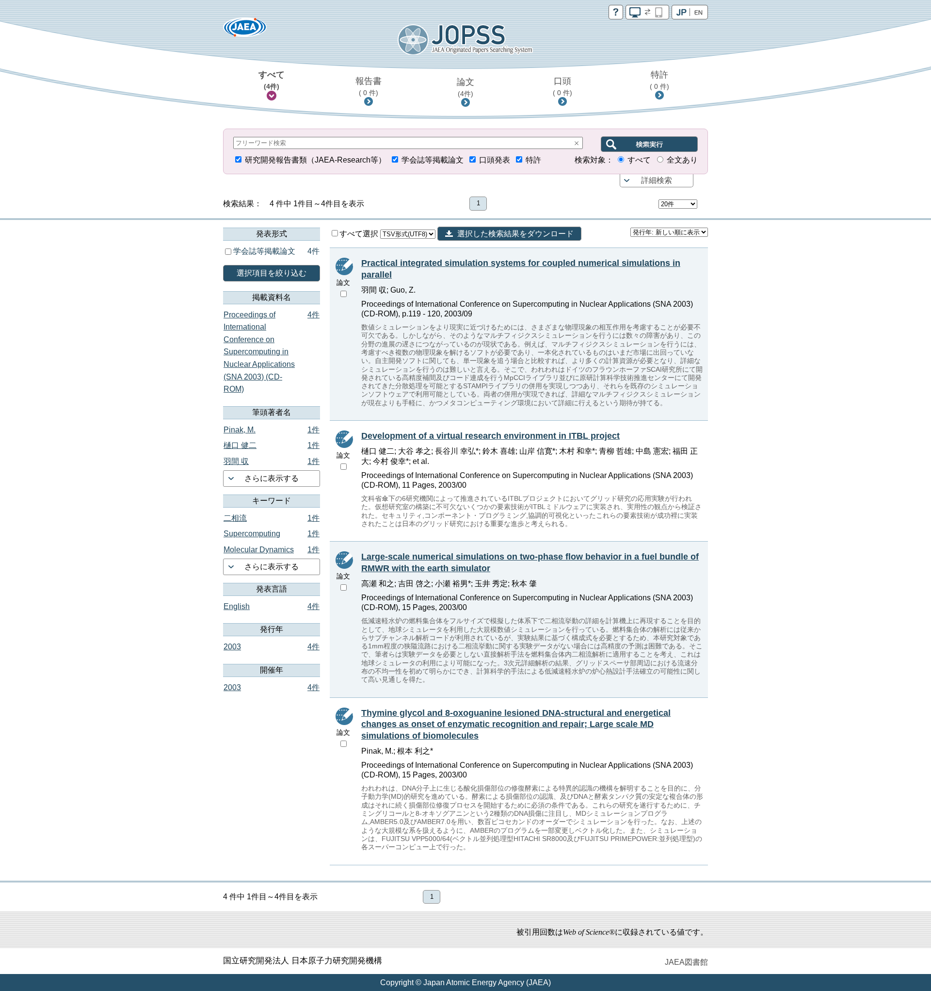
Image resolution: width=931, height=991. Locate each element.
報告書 (368, 86)
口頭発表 (494, 160)
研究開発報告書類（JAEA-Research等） (315, 160)
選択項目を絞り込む (271, 273)
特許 (659, 80)
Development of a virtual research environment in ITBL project (490, 436)
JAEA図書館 (686, 962)
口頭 (562, 86)
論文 (465, 87)
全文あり (682, 160)
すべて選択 (359, 234)
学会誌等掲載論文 (432, 160)
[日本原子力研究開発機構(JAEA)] (245, 30)
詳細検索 (656, 180)
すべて (271, 80)
